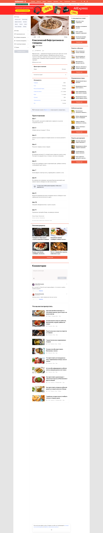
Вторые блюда (35, 216)
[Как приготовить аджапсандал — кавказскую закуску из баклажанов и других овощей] (50, 380)
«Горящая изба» (55, 316)
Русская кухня (41, 216)
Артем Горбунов (39, 45)
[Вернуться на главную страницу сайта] (19, 1)
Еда (60, 316)
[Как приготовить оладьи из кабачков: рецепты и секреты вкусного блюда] (50, 389)
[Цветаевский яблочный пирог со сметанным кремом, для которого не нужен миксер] (50, 313)
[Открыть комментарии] (49, 344)
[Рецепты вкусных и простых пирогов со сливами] (50, 332)
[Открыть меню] (66, 284)
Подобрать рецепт (21, 51)
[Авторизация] (87, 1)
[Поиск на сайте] (81, 1)
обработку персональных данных (51, 527)
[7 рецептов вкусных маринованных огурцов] (50, 341)
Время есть (47, 110)
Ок (51, 529)
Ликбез (59, 343)
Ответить (41, 290)
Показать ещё (50, 257)
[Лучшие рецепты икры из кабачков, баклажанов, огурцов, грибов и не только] (50, 323)
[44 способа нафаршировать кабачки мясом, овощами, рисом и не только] (50, 370)
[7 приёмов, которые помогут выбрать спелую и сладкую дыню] (50, 398)
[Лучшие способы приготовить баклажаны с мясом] (50, 351)
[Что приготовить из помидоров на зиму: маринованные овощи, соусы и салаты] (50, 361)
